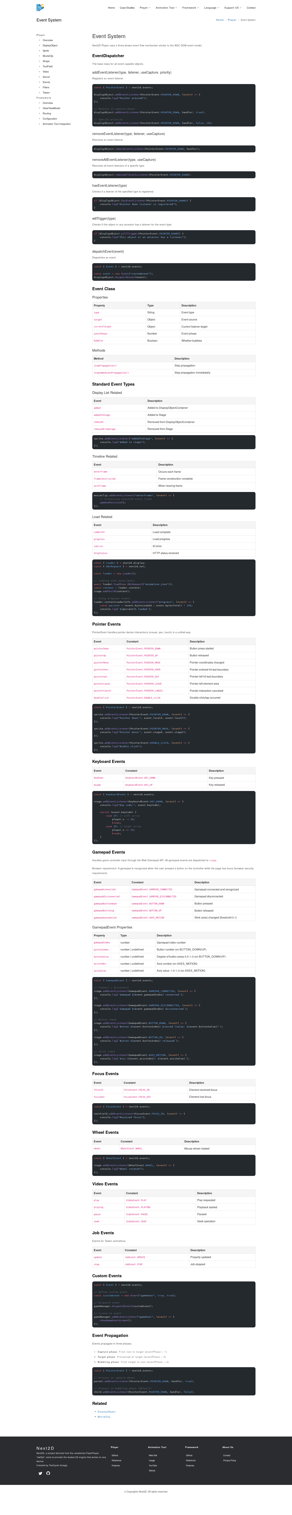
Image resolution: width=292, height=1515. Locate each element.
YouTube (153, 1465)
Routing (47, 113)
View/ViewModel (51, 108)
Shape (46, 61)
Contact (251, 7)
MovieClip (48, 56)
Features (116, 1465)
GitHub (115, 1455)
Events (46, 82)
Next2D (45, 1448)
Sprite (46, 50)
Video (46, 71)
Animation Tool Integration (57, 123)
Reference (116, 1460)
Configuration (50, 118)
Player (232, 19)
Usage (152, 1460)
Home (111, 7)
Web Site (153, 1455)
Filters (46, 87)
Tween (46, 92)
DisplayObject (50, 45)
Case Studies (127, 7)
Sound (46, 76)
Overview (48, 40)
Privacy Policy (229, 1460)
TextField (48, 66)
